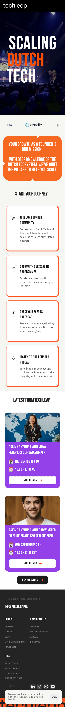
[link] (32, 480)
